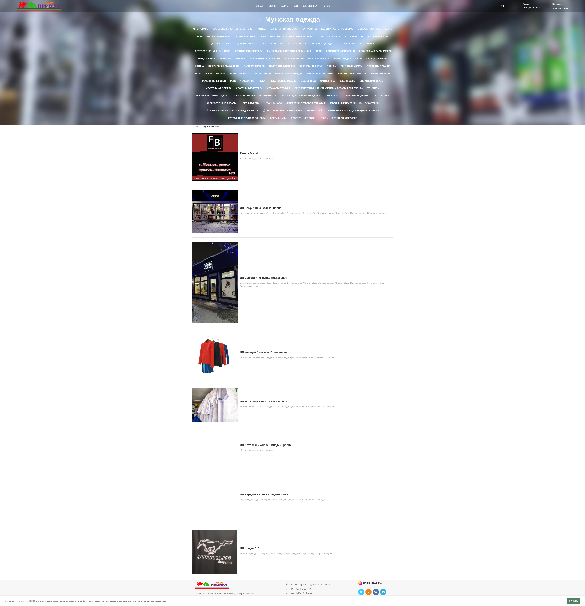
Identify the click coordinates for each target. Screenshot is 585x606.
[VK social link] (376, 592)
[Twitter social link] (361, 592)
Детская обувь (279, 213)
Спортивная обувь (375, 283)
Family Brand (249, 153)
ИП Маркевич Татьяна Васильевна (263, 401)
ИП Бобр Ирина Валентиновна (260, 208)
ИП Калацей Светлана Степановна (263, 352)
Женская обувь (310, 213)
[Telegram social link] (383, 592)
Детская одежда (294, 213)
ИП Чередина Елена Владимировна (264, 494)
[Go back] (261, 20)
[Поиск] (503, 6)
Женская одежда (248, 159)
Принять (573, 601)
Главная (196, 127)
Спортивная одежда (376, 213)
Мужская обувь (342, 213)
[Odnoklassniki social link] (368, 592)
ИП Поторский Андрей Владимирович (265, 445)
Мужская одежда (265, 159)
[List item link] (319, 589)
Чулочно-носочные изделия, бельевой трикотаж (312, 357)
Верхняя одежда (247, 213)
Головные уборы (263, 213)
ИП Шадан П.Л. (250, 548)
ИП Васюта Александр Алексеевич (263, 278)
